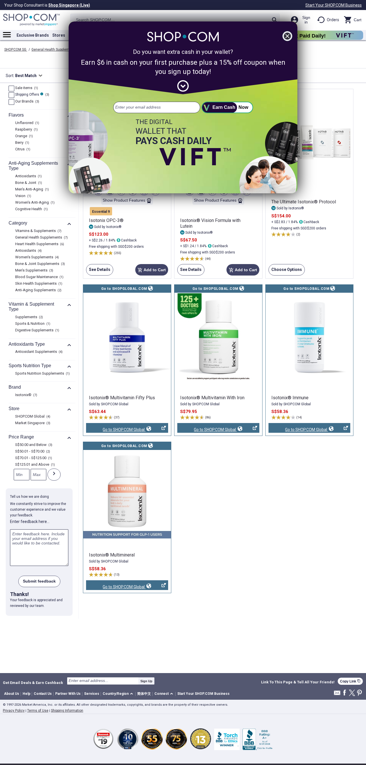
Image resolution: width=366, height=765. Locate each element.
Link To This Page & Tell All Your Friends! (298, 682)
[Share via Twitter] (352, 693)
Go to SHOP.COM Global (116, 430)
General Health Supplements (54, 50)
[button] (119, 694)
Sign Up (146, 681)
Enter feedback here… (29, 522)
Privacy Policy (14, 711)
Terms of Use (37, 711)
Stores (58, 35)
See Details (98, 271)
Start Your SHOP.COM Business (333, 5)
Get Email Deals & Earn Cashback (33, 683)
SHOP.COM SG (15, 50)
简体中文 (144, 694)
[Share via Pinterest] (359, 693)
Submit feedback (39, 581)
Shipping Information (67, 711)
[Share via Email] (337, 694)
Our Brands (26, 101)
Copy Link (350, 681)
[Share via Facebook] (344, 693)
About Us (11, 694)
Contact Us (43, 694)
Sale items (26, 88)
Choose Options (285, 271)
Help (26, 694)
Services (91, 694)
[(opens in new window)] (127, 337)
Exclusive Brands (33, 35)
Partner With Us (68, 694)
